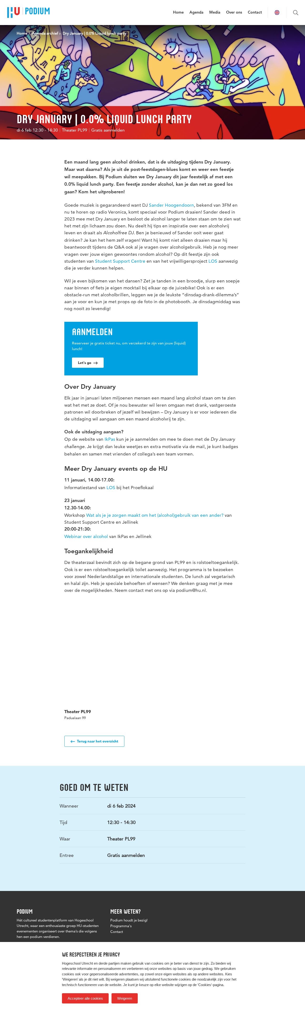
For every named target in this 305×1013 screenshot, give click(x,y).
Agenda (196, 13)
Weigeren (124, 998)
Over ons (234, 13)
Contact (255, 13)
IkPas (110, 439)
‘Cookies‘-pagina (210, 985)
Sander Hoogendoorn (171, 205)
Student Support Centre (120, 261)
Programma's (121, 926)
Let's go (85, 362)
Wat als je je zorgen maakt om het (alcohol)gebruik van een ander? (155, 515)
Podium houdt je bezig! (128, 920)
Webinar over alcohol (86, 536)
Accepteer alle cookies (85, 998)
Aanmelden (92, 331)
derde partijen (109, 963)
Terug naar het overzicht (97, 741)
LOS (212, 261)
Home (178, 13)
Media (214, 13)
